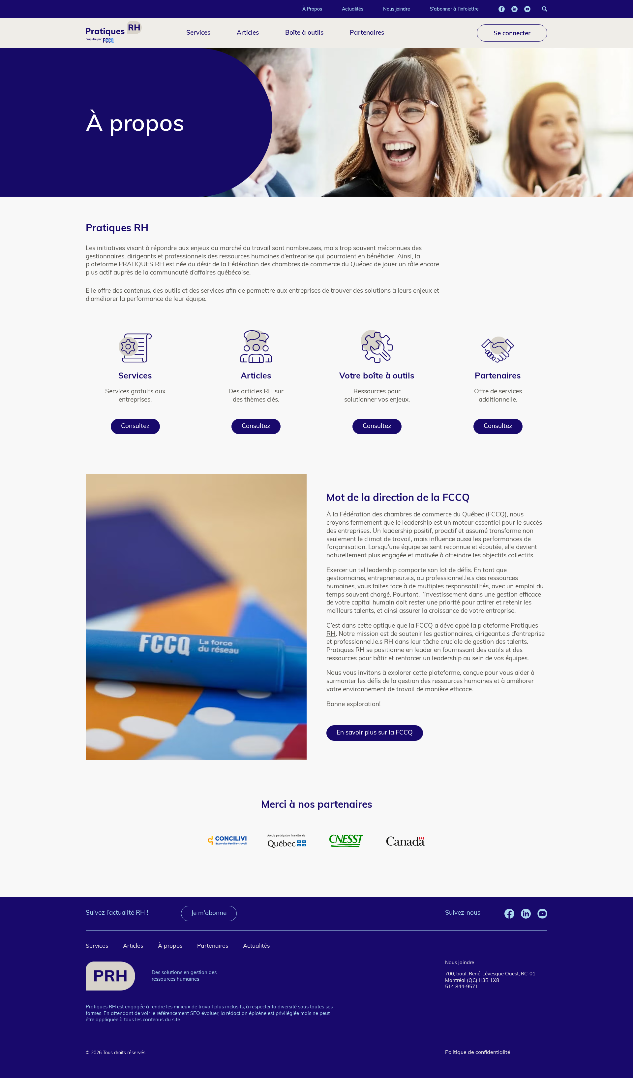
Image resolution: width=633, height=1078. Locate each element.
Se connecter (512, 33)
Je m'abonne (208, 913)
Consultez (135, 426)
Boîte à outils (304, 32)
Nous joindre (396, 9)
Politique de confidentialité (477, 1052)
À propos (170, 946)
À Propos (312, 9)
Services (198, 32)
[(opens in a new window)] (501, 9)
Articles (248, 32)
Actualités (352, 9)
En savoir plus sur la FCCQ (375, 733)
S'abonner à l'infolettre (454, 9)
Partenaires (367, 32)
